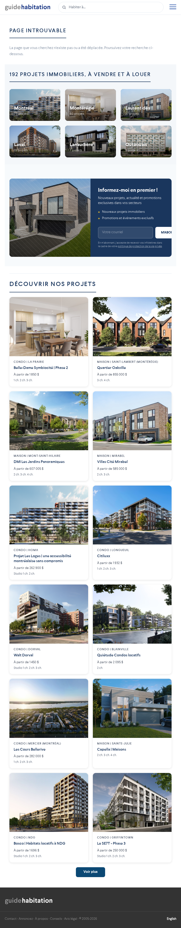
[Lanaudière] (90, 141)
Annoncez (26, 918)
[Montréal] (34, 105)
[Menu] (172, 7)
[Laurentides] (146, 105)
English (171, 918)
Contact (10, 918)
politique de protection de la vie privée (140, 246)
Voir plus (90, 872)
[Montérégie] (90, 105)
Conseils (56, 918)
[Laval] (34, 141)
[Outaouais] (146, 141)
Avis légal (70, 918)
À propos (41, 918)
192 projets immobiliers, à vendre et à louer (80, 74)
